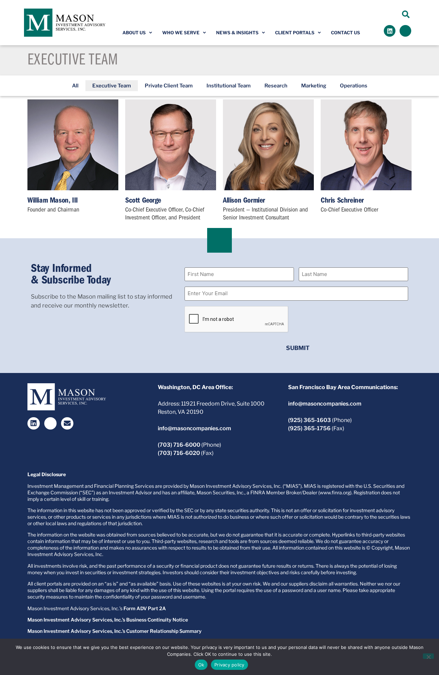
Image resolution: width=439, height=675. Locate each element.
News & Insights (237, 32)
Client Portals (295, 32)
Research (275, 86)
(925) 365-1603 (309, 420)
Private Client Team (169, 86)
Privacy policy (229, 664)
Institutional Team (228, 86)
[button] (406, 14)
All (75, 86)
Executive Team (111, 86)
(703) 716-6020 (179, 453)
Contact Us (345, 32)
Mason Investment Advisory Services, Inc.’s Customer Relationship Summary (114, 631)
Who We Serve (181, 32)
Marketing (313, 86)
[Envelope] (67, 423)
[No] (428, 656)
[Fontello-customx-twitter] (405, 31)
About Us (134, 32)
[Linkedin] (389, 31)
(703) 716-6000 (179, 445)
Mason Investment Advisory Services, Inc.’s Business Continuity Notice (107, 620)
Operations (353, 86)
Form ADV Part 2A (144, 608)
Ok (201, 664)
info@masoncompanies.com (194, 428)
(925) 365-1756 (309, 428)
